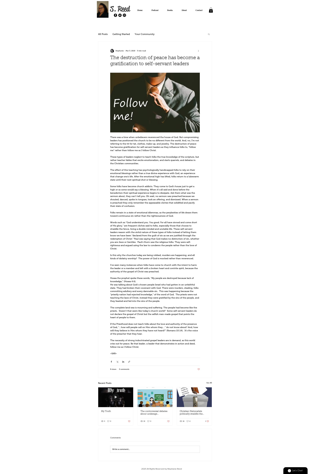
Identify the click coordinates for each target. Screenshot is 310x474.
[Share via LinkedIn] (123, 362)
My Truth (106, 411)
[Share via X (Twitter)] (117, 362)
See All (209, 383)
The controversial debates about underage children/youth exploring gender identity (153, 412)
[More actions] (198, 50)
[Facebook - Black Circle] (115, 15)
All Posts (103, 34)
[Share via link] (129, 362)
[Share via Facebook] (111, 362)
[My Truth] (115, 397)
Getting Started (121, 34)
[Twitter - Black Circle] (120, 15)
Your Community (145, 34)
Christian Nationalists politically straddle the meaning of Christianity (192, 412)
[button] (211, 10)
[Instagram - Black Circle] (124, 15)
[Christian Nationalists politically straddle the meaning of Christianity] (194, 397)
